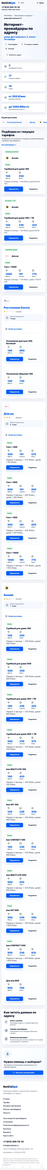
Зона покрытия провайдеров (14, 1118)
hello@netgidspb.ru (11, 1145)
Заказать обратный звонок (11, 9)
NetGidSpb (8, 15)
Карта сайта (8, 1136)
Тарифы (6, 1102)
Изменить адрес (15, 55)
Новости (6, 1113)
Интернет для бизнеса (12, 1106)
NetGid (8, 3)
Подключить (13, 189)
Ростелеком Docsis (14, 122)
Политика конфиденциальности (16, 1125)
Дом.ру (32, 122)
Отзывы (6, 1099)
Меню (41, 3)
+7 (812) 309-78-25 (13, 1141)
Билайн (8, 595)
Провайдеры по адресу (23, 15)
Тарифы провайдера (15, 329)
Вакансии (7, 1132)
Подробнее (33, 189)
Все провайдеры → (9, 145)
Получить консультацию (25, 1073)
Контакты (7, 1129)
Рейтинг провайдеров (12, 1109)
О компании (8, 1122)
